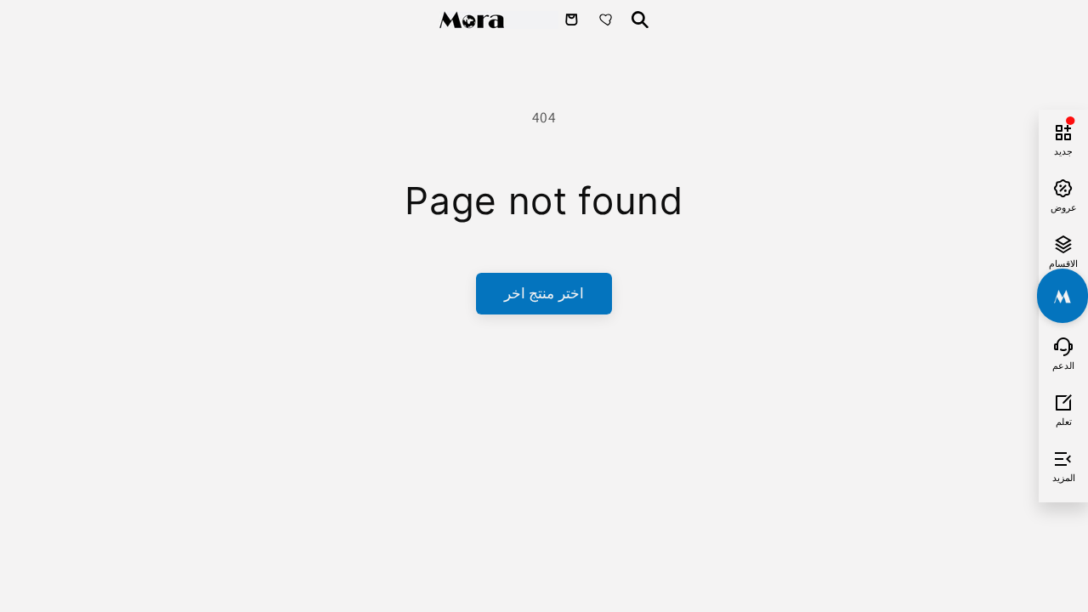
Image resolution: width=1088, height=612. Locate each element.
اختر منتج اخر (543, 293)
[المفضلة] (607, 19)
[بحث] (640, 19)
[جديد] (1063, 130)
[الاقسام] (1063, 242)
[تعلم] (1063, 400)
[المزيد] (1063, 456)
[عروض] (1063, 186)
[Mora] (498, 20)
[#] (1062, 296)
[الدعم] (1063, 344)
